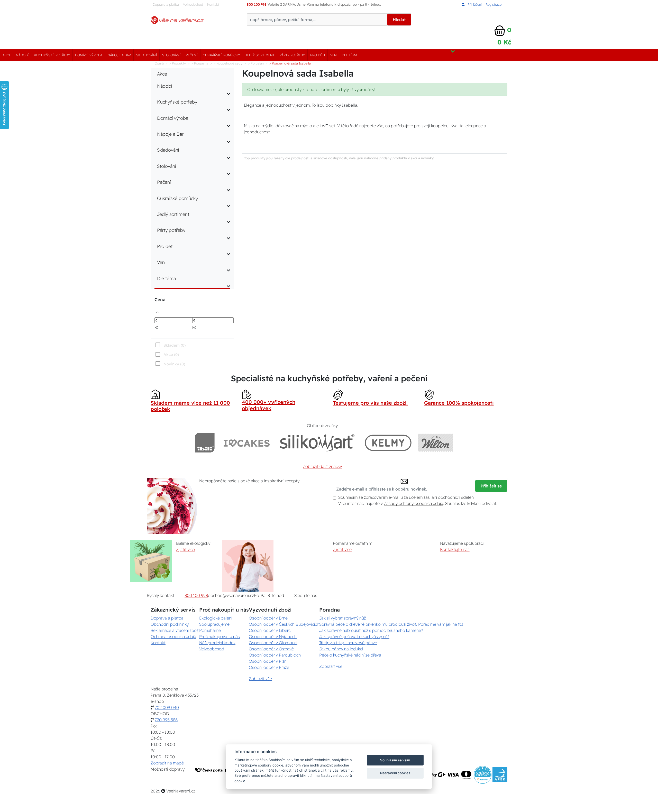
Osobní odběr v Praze (269, 667)
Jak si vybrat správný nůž (342, 618)
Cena (159, 299)
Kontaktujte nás (455, 549)
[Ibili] (204, 443)
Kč (156, 327)
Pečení (192, 55)
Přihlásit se (491, 485)
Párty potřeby (292, 55)
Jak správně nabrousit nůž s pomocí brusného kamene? (371, 630)
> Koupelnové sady (228, 63)
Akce (7, 55)
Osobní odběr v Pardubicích (275, 655)
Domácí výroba (88, 55)
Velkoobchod (193, 4)
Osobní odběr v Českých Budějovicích (284, 624)
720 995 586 (166, 719)
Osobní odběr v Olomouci (273, 642)
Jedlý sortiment (260, 55)
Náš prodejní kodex (217, 642)
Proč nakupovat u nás (219, 636)
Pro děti (317, 55)
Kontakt (213, 4)
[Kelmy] (388, 443)
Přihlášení (474, 4)
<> (157, 312)
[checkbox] (169, 363)
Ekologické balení (215, 618)
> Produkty (177, 63)
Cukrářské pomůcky (221, 55)
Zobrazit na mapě (167, 762)
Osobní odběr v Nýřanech (273, 636)
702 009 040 (167, 707)
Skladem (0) (174, 345)
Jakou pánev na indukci (341, 648)
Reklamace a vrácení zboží (175, 630)
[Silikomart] (317, 443)
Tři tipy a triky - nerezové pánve (348, 642)
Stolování (171, 55)
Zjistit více (185, 549)
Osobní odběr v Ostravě (271, 648)
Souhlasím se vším (395, 760)
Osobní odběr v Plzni (268, 661)
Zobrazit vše (260, 678)
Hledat (399, 19)
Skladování (146, 55)
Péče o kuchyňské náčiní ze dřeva (350, 655)
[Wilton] (435, 443)
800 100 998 (196, 595)
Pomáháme (210, 630)
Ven (333, 55)
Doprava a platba (166, 4)
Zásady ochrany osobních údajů (413, 503)
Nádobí (22, 55)
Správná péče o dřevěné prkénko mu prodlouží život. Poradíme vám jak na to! (391, 624)
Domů (159, 63)
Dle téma (349, 55)
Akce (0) (171, 354)
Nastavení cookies (395, 773)
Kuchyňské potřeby (52, 55)
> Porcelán (256, 63)
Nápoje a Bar (119, 55)
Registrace (493, 4)
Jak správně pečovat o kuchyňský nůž (354, 636)
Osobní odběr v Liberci (270, 630)
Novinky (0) (174, 364)
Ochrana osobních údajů (173, 636)
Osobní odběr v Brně (268, 618)
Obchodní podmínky (170, 624)
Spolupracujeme (214, 624)
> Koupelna (199, 63)
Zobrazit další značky (322, 466)
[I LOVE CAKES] (246, 443)
